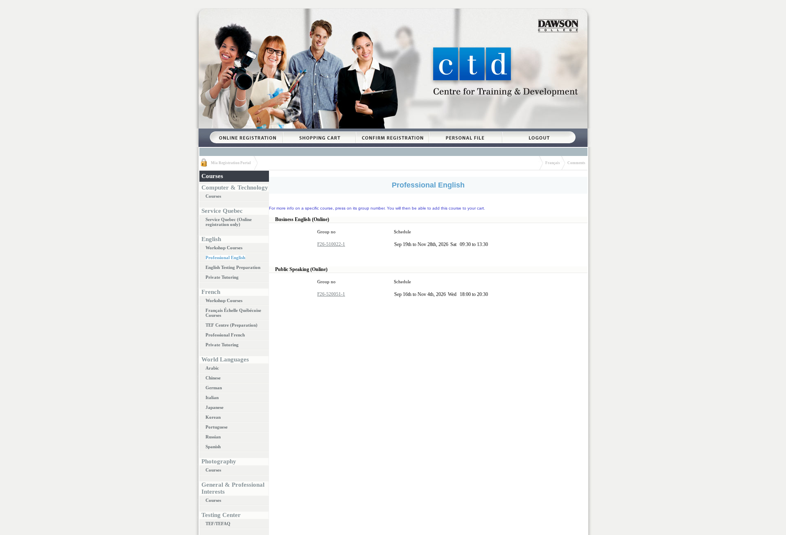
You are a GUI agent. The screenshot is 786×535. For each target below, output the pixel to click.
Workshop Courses (224, 247)
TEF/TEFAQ (218, 523)
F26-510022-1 (331, 244)
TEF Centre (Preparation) (231, 325)
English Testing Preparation (233, 267)
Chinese (213, 377)
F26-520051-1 (331, 293)
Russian (213, 436)
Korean (213, 417)
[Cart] (319, 131)
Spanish (213, 446)
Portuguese (217, 426)
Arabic (212, 368)
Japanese (215, 407)
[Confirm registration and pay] (392, 131)
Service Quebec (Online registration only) (229, 222)
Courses (213, 196)
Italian (212, 397)
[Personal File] (465, 131)
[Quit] (539, 131)
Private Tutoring (222, 277)
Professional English (225, 257)
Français (552, 163)
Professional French (225, 334)
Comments (576, 163)
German (214, 387)
